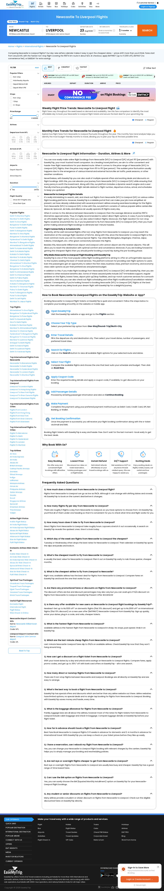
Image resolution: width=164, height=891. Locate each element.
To (47, 27)
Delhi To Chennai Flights (20, 275)
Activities (41, 836)
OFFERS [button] (9, 844)
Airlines (125, 828)
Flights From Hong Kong (20, 413)
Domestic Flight (16, 604)
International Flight (18, 607)
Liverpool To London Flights (21, 386)
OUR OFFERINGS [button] (12, 819)
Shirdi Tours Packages (19, 595)
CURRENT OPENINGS (14, 861)
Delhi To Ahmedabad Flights (22, 272)
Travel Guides (71, 832)
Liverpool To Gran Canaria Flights (24, 395)
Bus (39, 828)
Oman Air (14, 486)
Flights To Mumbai (17, 445)
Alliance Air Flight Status (20, 536)
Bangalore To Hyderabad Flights (24, 313)
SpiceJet (14, 504)
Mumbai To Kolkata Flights (21, 257)
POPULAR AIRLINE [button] (13, 836)
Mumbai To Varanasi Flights (22, 286)
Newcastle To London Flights (22, 372)
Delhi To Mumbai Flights (20, 216)
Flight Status (15, 610)
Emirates (14, 471)
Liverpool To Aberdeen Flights (22, 398)
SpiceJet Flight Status (19, 533)
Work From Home (129, 840)
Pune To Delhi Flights (18, 228)
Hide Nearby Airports (21, 80)
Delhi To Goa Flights (18, 222)
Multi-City (35, 22)
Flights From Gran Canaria (21, 418)
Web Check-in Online (19, 613)
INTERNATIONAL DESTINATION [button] (18, 831)
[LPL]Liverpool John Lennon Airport (58, 34)
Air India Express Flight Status (22, 527)
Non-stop (17, 77)
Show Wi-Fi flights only (22, 200)
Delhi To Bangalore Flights (21, 230)
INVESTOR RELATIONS (15, 856)
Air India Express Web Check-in (23, 560)
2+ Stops (16, 105)
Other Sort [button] (151, 68)
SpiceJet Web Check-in (20, 565)
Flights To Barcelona (18, 433)
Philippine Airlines (17, 489)
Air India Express (17, 457)
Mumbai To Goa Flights (19, 233)
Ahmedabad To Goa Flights (21, 310)
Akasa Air (14, 462)
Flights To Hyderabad (19, 439)
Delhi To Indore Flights (19, 345)
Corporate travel (101, 836)
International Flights (34, 46)
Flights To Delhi (16, 436)
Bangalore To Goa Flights (21, 266)
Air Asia (13, 454)
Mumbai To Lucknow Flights (21, 340)
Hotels (68, 824)
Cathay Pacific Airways (20, 468)
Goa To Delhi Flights (18, 322)
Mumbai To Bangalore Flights (22, 242)
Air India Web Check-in (20, 557)
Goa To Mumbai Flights (19, 281)
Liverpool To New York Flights (22, 392)
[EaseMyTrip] (15, 5)
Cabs (96, 828)
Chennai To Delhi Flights (20, 260)
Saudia (13, 495)
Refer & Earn (99, 840)
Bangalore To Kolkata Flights (22, 269)
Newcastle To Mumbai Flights (22, 375)
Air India (13, 460)
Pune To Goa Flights (18, 295)
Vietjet (13, 513)
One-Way (13, 22)
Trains (96, 824)
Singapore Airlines (18, 501)
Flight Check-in (44, 840)
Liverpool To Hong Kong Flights (23, 389)
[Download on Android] (107, 876)
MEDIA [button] (8, 852)
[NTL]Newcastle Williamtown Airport (22, 34)
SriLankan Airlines (17, 507)
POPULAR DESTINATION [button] (15, 827)
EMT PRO (125, 832)
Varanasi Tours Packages (21, 592)
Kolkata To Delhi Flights (19, 254)
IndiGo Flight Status (18, 521)
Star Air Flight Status (18, 539)
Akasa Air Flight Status (19, 530)
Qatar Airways (16, 492)
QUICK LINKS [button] (11, 823)
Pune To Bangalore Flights (21, 292)
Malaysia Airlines (17, 483)
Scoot (12, 498)
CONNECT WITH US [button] (14, 840)
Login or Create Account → (139, 879)
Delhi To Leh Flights (18, 298)
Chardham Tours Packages (22, 583)
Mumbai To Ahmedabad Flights (23, 328)
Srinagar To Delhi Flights (20, 343)
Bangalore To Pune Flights (21, 316)
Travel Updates (72, 836)
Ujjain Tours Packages (19, 589)
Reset (37, 68)
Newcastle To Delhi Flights (21, 366)
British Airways (16, 465)
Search (147, 30)
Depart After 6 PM (19, 88)
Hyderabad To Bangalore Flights (24, 334)
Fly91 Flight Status (17, 542)
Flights (19, 46)
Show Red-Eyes (19, 203)
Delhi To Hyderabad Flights (21, 248)
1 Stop (15, 101)
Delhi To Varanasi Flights (20, 351)
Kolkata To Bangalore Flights (22, 284)
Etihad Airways (16, 474)
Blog (123, 836)
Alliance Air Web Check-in (21, 568)
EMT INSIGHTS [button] (11, 848)
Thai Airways (15, 510)
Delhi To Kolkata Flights (19, 251)
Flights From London (18, 410)
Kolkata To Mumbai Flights (21, 325)
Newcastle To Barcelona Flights (23, 363)
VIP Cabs (69, 840)
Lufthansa (14, 480)
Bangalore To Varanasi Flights (23, 337)
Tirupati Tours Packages (20, 586)
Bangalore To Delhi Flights (21, 225)
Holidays (125, 824)
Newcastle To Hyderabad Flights (24, 369)
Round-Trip (23, 22)
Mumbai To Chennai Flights (21, 331)
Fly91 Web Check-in (18, 574)
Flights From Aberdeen (19, 421)
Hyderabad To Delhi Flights (21, 239)
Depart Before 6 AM (20, 84)
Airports (41, 832)
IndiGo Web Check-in (19, 554)
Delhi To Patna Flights (19, 278)
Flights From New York (19, 416)
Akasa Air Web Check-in (20, 563)
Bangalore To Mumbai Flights (22, 236)
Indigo (13, 477)
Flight (40, 824)
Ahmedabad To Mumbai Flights (23, 263)
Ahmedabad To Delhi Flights (22, 245)
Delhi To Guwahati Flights (20, 319)
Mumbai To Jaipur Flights (20, 301)
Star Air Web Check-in (19, 571)
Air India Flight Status (19, 524)
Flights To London (17, 442)
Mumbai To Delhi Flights (20, 219)
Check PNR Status (101, 832)
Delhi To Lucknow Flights (20, 348)
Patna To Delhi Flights (19, 289)
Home (11, 46)
